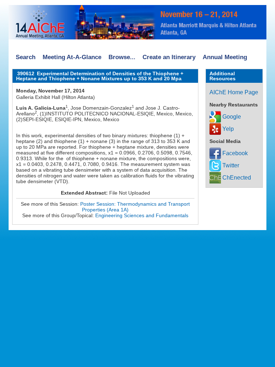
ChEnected (236, 178)
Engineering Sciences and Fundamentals (141, 215)
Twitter (230, 165)
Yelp (227, 129)
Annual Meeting (225, 57)
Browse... (121, 57)
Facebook (234, 153)
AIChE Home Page (233, 92)
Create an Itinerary (169, 57)
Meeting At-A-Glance (72, 57)
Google (231, 117)
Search (25, 57)
